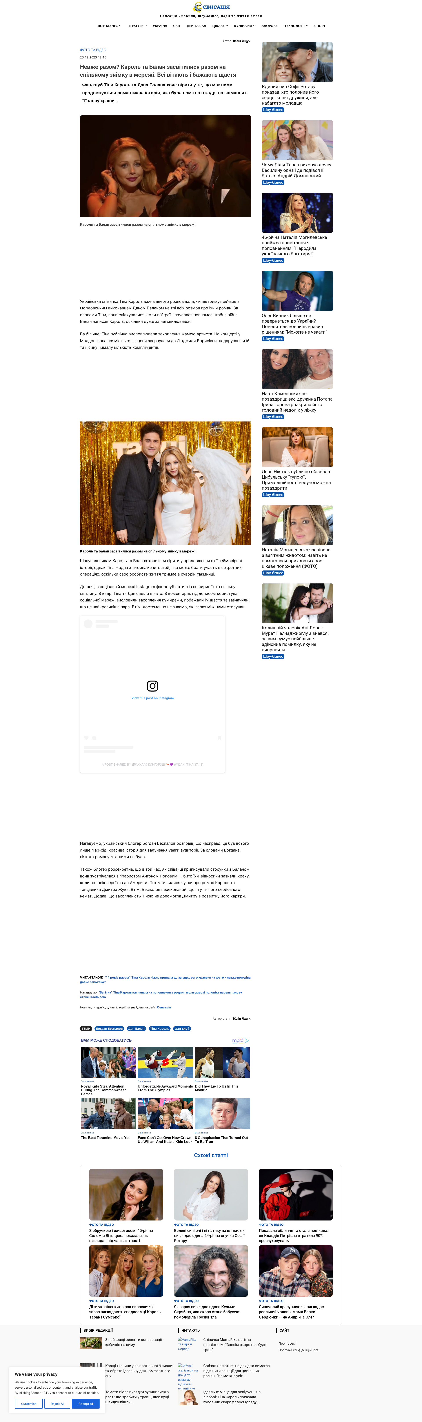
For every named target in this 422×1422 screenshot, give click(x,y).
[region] (57, 1390)
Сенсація (164, 1007)
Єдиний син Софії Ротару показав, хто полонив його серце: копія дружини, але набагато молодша (290, 95)
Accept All (85, 1404)
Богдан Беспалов (109, 1028)
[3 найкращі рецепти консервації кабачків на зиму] (91, 1343)
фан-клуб (182, 1028)
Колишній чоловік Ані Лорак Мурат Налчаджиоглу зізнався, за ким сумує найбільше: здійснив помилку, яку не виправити (295, 638)
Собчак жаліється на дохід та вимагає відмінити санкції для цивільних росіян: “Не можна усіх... (236, 1371)
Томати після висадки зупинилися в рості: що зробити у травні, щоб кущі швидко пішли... (137, 1397)
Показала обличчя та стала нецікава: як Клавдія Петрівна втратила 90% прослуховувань (293, 1235)
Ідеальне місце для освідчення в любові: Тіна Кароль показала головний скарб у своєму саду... (232, 1397)
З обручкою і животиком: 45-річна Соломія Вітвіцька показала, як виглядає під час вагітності (121, 1235)
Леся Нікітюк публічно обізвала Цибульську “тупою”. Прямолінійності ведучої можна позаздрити (296, 480)
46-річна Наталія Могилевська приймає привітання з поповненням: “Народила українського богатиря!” (294, 245)
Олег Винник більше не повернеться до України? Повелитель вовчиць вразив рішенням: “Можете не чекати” (294, 324)
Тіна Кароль (159, 1028)
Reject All (57, 1404)
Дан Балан (136, 1028)
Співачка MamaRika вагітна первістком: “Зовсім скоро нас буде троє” (234, 1344)
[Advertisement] (165, 263)
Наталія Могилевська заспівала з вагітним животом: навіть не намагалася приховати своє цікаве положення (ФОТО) (296, 558)
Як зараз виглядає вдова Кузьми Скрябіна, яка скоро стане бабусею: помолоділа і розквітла (207, 1311)
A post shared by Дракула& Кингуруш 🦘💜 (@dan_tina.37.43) (152, 764)
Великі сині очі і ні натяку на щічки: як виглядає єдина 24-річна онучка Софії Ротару (209, 1235)
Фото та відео (93, 50)
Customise (28, 1404)
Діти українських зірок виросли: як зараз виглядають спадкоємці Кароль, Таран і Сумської (125, 1311)
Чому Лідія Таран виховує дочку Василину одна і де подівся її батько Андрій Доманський (296, 170)
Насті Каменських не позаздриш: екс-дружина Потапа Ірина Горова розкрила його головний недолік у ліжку (297, 402)
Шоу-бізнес (273, 109)
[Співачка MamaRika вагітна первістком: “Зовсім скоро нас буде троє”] (189, 1345)
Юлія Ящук (242, 41)
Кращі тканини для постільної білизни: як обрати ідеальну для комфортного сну (139, 1371)
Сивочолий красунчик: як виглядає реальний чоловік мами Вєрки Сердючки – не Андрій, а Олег (291, 1311)
